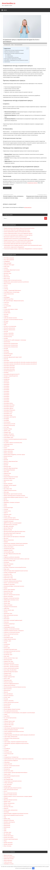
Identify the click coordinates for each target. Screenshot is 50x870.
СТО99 (5, 755)
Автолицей (6, 351)
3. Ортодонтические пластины (13, 57)
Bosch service (7, 278)
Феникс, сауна (7, 804)
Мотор (5, 642)
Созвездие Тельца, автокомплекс (11, 738)
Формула (6, 808)
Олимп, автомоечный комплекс (11, 668)
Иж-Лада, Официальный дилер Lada (12, 553)
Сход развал (7, 762)
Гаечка (5, 505)
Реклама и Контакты (8, 695)
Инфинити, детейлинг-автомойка (11, 557)
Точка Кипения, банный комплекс (12, 775)
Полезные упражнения (9, 856)
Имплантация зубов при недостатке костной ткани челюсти (17, 243)
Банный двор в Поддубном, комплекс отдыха (14, 454)
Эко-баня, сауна (7, 832)
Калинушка (6, 562)
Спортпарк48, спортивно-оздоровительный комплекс (16, 743)
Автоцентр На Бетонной (9, 425)
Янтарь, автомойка (8, 842)
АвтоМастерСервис (8, 353)
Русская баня (7, 705)
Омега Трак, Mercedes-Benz (10, 669)
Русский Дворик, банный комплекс (12, 709)
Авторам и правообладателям (11, 375)
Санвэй (5, 714)
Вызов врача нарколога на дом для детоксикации (15, 236)
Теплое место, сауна (8, 770)
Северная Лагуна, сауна (9, 721)
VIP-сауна (6, 321)
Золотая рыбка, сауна (9, 551)
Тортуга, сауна (7, 774)
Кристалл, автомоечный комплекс (12, 594)
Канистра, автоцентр (8, 563)
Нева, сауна (6, 656)
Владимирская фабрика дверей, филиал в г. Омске (16, 497)
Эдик (5, 830)
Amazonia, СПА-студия (9, 264)
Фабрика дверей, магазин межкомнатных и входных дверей (18, 796)
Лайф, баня (6, 608)
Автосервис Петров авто (9, 410)
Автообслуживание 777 (9, 370)
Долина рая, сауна (8, 534)
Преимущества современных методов (13, 58)
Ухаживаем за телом (8, 863)
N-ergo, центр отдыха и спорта (11, 309)
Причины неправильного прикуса (12, 51)
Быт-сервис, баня (8, 488)
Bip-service (6, 275)
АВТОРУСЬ (6, 381)
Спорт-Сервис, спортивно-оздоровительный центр (15, 741)
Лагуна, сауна (7, 601)
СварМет (6, 719)
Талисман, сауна (7, 767)
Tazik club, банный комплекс (10, 317)
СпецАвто (6, 740)
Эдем (5, 828)
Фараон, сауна (7, 801)
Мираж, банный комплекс (10, 639)
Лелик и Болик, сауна (9, 610)
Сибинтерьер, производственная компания (14, 728)
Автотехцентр (7, 422)
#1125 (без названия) (9, 257)
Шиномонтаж (7, 823)
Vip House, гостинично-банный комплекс (13, 319)
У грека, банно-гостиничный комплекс (13, 781)
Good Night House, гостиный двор (11, 292)
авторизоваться (27, 207)
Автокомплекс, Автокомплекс (11, 343)
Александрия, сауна (8, 437)
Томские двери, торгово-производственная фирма (15, 772)
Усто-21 (5, 791)
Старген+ (6, 745)
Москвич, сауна (7, 640)
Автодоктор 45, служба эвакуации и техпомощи (15, 340)
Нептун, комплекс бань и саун (11, 657)
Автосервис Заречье (8, 408)
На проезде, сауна (8, 654)
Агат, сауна (6, 427)
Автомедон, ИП (7, 355)
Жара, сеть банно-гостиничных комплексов (14, 545)
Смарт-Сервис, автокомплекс (10, 736)
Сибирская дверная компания (11, 729)
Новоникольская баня (9, 663)
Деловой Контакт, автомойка (10, 524)
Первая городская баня (9, 676)
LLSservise (6, 304)
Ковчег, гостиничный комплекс (11, 582)
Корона (5, 587)
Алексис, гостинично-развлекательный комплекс (15, 439)
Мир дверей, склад (8, 637)
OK (33, 868)
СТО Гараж (6, 750)
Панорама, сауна (7, 675)
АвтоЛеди (6, 350)
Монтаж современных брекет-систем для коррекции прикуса (18, 233)
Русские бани (7, 707)
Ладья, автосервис (8, 604)
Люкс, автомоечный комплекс (11, 615)
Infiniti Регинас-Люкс (8, 299)
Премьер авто (7, 690)
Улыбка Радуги (7, 786)
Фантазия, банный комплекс (10, 799)
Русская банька (7, 704)
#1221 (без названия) (9, 259)
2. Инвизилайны (10, 55)
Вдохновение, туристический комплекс (13, 493)
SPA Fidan (6, 314)
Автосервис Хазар (8, 415)
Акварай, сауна (7, 432)
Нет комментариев (18, 44)
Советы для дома (7, 187)
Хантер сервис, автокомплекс (11, 810)
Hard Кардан (7, 297)
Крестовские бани (8, 593)
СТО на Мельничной (8, 753)
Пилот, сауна (7, 678)
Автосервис (6, 382)
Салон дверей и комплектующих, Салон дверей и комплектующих (19, 712)
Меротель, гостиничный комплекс (12, 632)
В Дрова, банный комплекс (10, 490)
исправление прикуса (32, 182)
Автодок (6, 338)
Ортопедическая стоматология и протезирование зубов (17, 238)
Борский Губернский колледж (11, 476)
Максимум (6, 622)
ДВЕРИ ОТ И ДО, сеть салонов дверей (12, 522)
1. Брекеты (9, 54)
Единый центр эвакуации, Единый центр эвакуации (16, 543)
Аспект (5, 447)
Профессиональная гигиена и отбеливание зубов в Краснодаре (18, 240)
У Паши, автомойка (8, 782)
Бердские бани (7, 473)
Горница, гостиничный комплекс (11, 519)
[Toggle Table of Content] (26, 48)
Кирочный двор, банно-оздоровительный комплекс (16, 570)
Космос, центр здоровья (9, 589)
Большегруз (7, 475)
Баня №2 (6, 464)
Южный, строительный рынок (11, 839)
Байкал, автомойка (8, 451)
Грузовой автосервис (9, 521)
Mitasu (5, 307)
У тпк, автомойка (8, 784)
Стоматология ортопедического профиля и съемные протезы (18, 235)
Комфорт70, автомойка (9, 584)
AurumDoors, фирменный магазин (12, 269)
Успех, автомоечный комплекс (11, 789)
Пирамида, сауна (8, 680)
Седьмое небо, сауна (8, 722)
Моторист (6, 646)
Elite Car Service (7, 283)
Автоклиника (7, 341)
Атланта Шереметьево (9, 449)
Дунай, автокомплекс (9, 540)
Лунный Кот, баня (8, 613)
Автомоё (6, 358)
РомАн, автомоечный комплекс (11, 702)
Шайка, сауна (7, 818)
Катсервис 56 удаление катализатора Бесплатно (15, 567)
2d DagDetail (7, 261)
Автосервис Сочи (8, 413)
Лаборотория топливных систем (11, 599)
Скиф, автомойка (8, 733)
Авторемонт (7, 377)
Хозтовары (6, 811)
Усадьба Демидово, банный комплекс (12, 787)
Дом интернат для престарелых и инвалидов (14, 536)
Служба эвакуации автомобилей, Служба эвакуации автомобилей (19, 734)
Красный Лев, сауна (8, 591)
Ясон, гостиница (7, 845)
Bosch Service (7, 276)
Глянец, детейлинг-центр (9, 517)
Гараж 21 (6, 512)
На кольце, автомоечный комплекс (12, 651)
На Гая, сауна (7, 647)
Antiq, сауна (6, 266)
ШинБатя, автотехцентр (9, 822)
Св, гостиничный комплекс (10, 717)
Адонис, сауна (7, 430)
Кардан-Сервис (7, 565)
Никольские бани (8, 659)
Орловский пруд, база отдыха (11, 671)
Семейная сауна (7, 726)
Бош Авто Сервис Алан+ (9, 478)
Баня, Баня (6, 471)
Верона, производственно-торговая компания (14, 495)
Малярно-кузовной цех (9, 623)
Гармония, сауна (7, 514)
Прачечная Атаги (8, 688)
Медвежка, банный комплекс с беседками (14, 630)
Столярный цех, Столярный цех (11, 757)
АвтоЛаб (6, 348)
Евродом (6, 541)
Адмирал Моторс (8, 428)
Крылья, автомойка (8, 596)
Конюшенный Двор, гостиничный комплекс (14, 586)
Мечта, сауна (7, 635)
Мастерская (6, 625)
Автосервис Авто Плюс (9, 404)
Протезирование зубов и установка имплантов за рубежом (17, 241)
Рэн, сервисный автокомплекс (11, 710)
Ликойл (6, 611)
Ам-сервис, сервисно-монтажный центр (13, 442)
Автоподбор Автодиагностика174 (11, 374)
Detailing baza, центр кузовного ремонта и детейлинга (16, 281)
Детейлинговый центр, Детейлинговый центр (14, 531)
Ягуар (5, 840)
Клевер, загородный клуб (10, 572)
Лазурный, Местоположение (10, 606)
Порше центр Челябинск (9, 685)
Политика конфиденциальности (11, 683)
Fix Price (6, 285)
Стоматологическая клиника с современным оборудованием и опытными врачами (23, 248)
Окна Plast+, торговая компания (11, 664)
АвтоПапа (6, 372)
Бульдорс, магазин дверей (10, 485)
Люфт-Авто (6, 616)
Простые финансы (8, 860)
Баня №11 (6, 463)
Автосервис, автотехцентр (10, 416)
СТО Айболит (7, 748)
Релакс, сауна (7, 697)
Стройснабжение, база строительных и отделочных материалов (18, 758)
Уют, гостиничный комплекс (10, 793)
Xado (5, 324)
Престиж (6, 692)
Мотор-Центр (7, 644)
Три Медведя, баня (8, 779)
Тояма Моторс (7, 777)
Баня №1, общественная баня (11, 461)
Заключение (7, 61)
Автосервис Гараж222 (9, 406)
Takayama (6, 316)
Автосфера (6, 418)
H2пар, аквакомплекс (9, 293)
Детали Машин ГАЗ (8, 528)
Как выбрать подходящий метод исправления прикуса (16, 60)
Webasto (6, 322)
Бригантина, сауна (8, 480)
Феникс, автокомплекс (9, 803)
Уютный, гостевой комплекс (10, 794)
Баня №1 (6, 459)
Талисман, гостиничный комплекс (12, 765)
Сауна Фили (7, 716)
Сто (4, 746)
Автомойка (6, 360)
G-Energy (6, 288)
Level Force (6, 302)
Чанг (5, 816)
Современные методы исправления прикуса (14, 50)
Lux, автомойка (7, 305)
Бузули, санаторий (8, 483)
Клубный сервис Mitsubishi (10, 579)
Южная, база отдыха (8, 835)
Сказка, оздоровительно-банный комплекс (14, 731)
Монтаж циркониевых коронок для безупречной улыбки (17, 231)
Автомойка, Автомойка (9, 365)
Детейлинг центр (8, 529)
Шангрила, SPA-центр (9, 820)
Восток (5, 498)
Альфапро (6, 440)
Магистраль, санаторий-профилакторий (13, 620)
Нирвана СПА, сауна (8, 661)
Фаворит (6, 798)
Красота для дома (8, 855)
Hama (5, 295)
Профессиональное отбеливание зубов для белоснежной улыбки (19, 228)
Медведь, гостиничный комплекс (11, 628)
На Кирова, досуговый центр (10, 649)
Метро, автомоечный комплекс (11, 634)
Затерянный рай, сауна (9, 548)
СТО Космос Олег (8, 751)
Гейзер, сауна (7, 516)
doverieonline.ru (8, 3)
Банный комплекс (8, 456)
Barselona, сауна (7, 273)
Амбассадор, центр (8, 444)
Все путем (6, 500)
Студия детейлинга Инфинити (11, 760)
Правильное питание (9, 858)
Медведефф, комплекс (9, 627)
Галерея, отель (7, 510)
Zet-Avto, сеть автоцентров (10, 326)
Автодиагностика (8, 336)
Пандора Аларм (7, 673)
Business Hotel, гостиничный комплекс (13, 280)
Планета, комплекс (8, 681)
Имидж (5, 555)
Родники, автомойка (8, 700)
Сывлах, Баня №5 (8, 763)
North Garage (7, 310)
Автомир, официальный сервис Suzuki (13, 357)
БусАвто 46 (6, 487)
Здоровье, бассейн (8, 550)
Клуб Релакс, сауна (8, 575)
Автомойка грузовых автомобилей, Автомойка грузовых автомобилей (20, 362)
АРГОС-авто (6, 446)
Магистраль (6, 618)
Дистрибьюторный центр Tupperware (12, 533)
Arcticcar (6, 268)
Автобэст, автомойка (9, 333)
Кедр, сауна (6, 569)
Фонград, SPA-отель (8, 806)
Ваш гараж (6, 492)
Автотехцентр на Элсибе (9, 423)
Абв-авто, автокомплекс (9, 328)
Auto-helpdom (7, 271)
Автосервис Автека (8, 403)
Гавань (5, 504)
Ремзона (6, 698)
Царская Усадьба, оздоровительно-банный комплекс (16, 813)
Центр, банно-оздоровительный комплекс (13, 815)
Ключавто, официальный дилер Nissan (13, 581)
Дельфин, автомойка (9, 526)
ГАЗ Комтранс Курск (8, 507)
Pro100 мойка (7, 312)
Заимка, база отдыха (8, 546)
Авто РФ (6, 331)
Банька (5, 457)
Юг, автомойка (7, 834)
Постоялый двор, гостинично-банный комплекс (15, 687)
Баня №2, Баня (7, 466)
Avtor (12, 44)
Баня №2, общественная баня (11, 468)
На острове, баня (8, 652)
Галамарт (6, 509)
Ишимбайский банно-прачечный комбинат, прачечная (16, 558)
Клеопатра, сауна (8, 574)
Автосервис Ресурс (8, 411)
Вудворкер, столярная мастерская (12, 502)
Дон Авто (6, 538)
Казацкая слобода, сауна (9, 560)
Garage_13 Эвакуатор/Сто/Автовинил (12, 290)
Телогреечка (7, 769)
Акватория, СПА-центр (9, 435)
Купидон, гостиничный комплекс (11, 598)
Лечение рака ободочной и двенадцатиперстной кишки (17, 229)
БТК (5, 481)
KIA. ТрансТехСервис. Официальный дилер (14, 300)
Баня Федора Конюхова (9, 469)
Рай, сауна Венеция (8, 693)
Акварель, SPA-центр (9, 434)
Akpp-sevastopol (7, 263)
